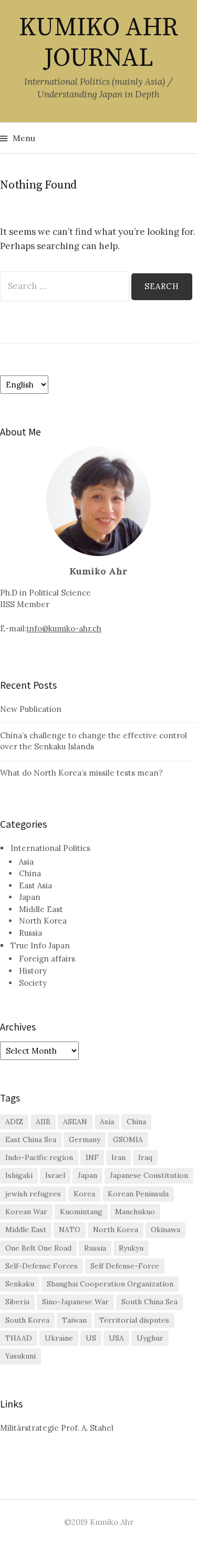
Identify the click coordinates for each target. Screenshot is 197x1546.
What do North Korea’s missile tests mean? (81, 773)
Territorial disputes (134, 1320)
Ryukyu (131, 1248)
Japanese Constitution (149, 1175)
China (30, 873)
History (33, 971)
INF (92, 1157)
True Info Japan (40, 945)
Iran (118, 1157)
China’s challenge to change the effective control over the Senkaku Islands (93, 740)
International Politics (50, 848)
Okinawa (165, 1229)
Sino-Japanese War (75, 1301)
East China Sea (30, 1139)
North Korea (43, 921)
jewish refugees (33, 1193)
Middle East (41, 909)
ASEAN (75, 1121)
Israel (55, 1175)
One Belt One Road (38, 1248)
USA (116, 1338)
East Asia (35, 885)
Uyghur (150, 1338)
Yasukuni (20, 1356)
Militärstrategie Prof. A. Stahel (56, 1428)
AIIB (43, 1121)
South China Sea (149, 1301)
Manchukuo (135, 1211)
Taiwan (74, 1320)
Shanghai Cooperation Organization (110, 1284)
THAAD (18, 1338)
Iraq (145, 1157)
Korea (84, 1193)
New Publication (30, 709)
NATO (69, 1229)
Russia (30, 933)
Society (33, 983)
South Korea (27, 1320)
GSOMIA (128, 1139)
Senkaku (19, 1284)
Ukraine (59, 1338)
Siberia (17, 1301)
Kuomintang (81, 1211)
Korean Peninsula (138, 1193)
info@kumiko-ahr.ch (64, 628)
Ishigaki (19, 1175)
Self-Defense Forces (41, 1266)
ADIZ (14, 1121)
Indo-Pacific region (39, 1157)
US (91, 1338)
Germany (84, 1139)
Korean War (26, 1211)
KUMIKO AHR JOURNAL (98, 43)
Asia (26, 862)
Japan (29, 897)
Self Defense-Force (124, 1266)
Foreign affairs (47, 959)
